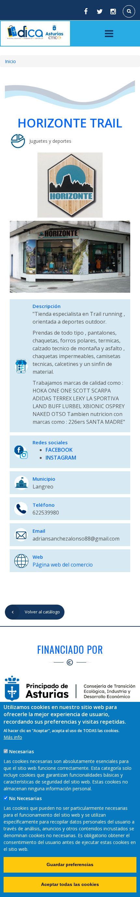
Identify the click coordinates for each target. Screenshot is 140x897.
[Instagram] (113, 11)
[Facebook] (85, 11)
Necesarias (21, 751)
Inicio (10, 61)
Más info (13, 737)
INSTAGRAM (61, 457)
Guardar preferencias (70, 864)
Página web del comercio (63, 564)
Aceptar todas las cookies (70, 884)
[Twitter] (99, 11)
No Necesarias (25, 798)
